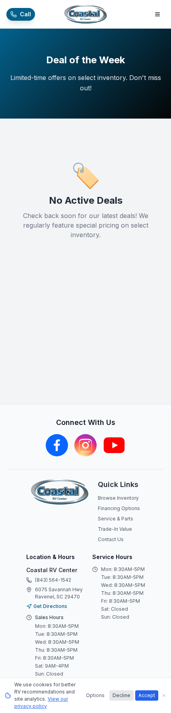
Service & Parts (115, 519)
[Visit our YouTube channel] (114, 445)
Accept (146, 695)
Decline (121, 695)
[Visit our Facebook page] (57, 445)
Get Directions (50, 606)
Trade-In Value (115, 529)
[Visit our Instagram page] (85, 445)
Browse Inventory (118, 498)
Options (95, 695)
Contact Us (111, 539)
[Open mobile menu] (157, 14)
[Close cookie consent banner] (163, 695)
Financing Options (119, 508)
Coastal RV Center (51, 570)
